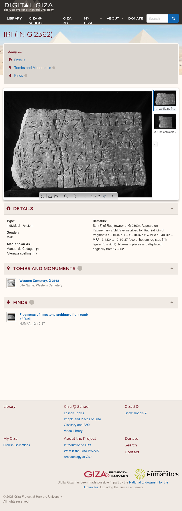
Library (14, 18)
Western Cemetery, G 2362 (39, 280)
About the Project (80, 438)
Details (19, 59)
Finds (19, 75)
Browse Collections (16, 445)
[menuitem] (14, 18)
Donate (135, 18)
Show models (134, 413)
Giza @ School (36, 20)
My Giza (88, 20)
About (113, 18)
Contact (132, 452)
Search (131, 445)
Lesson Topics (74, 413)
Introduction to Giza (77, 445)
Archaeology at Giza (78, 456)
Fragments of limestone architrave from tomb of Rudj (54, 316)
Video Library (73, 430)
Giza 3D (67, 20)
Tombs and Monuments (33, 67)
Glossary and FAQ (77, 424)
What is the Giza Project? (81, 451)
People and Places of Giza (82, 419)
